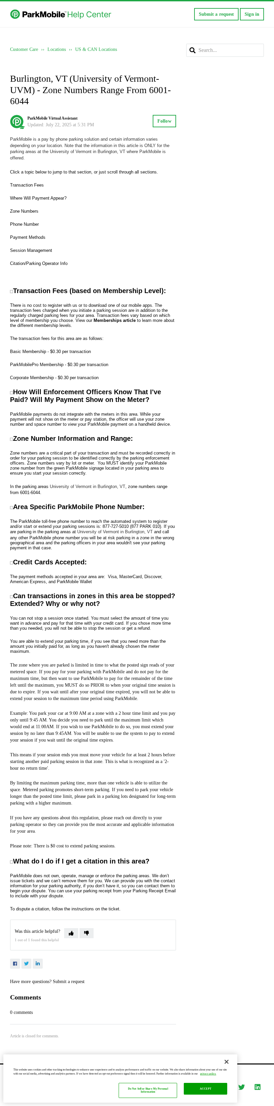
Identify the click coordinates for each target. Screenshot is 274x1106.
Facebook (15, 964)
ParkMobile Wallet (74, 581)
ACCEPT (205, 1088)
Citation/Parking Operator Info (38, 263)
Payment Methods (27, 237)
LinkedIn (38, 964)
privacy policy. (208, 1073)
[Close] (226, 1061)
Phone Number (24, 224)
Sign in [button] (252, 14)
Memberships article (115, 320)
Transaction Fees (27, 185)
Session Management (31, 250)
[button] (71, 933)
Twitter (26, 964)
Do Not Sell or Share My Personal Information (148, 1090)
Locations (56, 49)
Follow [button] (164, 121)
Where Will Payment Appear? (38, 198)
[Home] (61, 14)
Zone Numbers (24, 211)
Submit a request (216, 14)
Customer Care (24, 49)
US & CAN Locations (96, 49)
